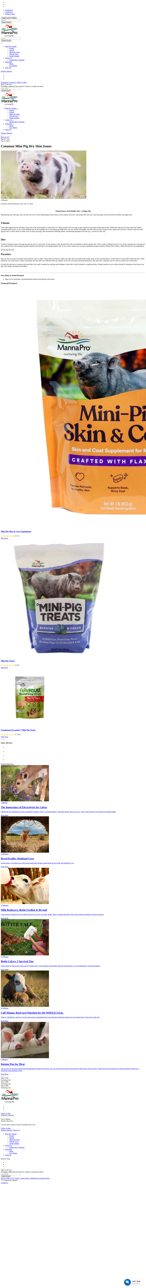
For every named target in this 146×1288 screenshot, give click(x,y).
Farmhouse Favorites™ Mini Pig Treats (18, 730)
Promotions (5, 82)
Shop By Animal (10, 46)
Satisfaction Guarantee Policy (40, 1178)
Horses (11, 50)
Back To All (5, 137)
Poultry (11, 48)
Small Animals (14, 56)
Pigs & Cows (13, 54)
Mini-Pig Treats (8, 661)
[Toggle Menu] (2, 43)
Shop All (8, 68)
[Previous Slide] (2, 739)
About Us (8, 58)
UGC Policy (15, 1178)
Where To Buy (22, 82)
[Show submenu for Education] (13, 124)
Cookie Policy (25, 1178)
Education (8, 62)
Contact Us (13, 82)
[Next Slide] (4, 739)
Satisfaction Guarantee (17, 60)
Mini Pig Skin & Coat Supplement (16, 531)
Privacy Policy (6, 1178)
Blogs (11, 64)
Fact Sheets (13, 66)
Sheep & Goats (14, 52)
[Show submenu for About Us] (13, 120)
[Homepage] (9, 36)
